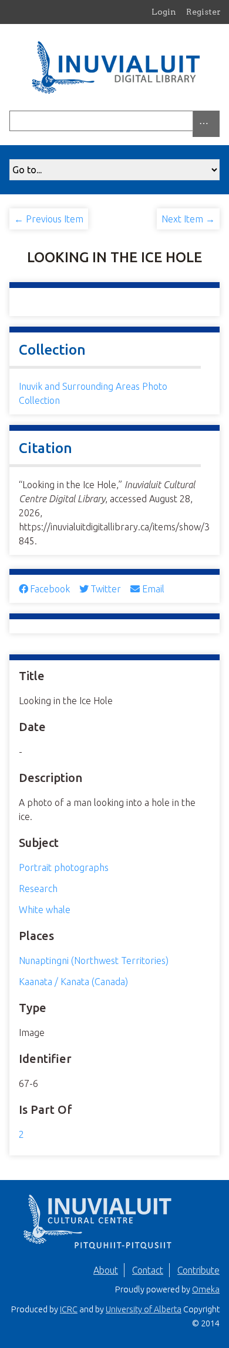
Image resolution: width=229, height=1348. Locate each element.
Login (163, 11)
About (105, 1270)
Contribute (198, 1270)
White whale (44, 909)
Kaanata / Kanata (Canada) (73, 981)
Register (203, 11)
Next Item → (188, 219)
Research (38, 888)
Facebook (50, 589)
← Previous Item (48, 219)
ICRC (69, 1309)
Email (153, 589)
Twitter (105, 589)
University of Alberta (143, 1309)
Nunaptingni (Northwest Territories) (94, 960)
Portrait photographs (64, 867)
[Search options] (206, 124)
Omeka (206, 1289)
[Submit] (217, 121)
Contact (147, 1270)
